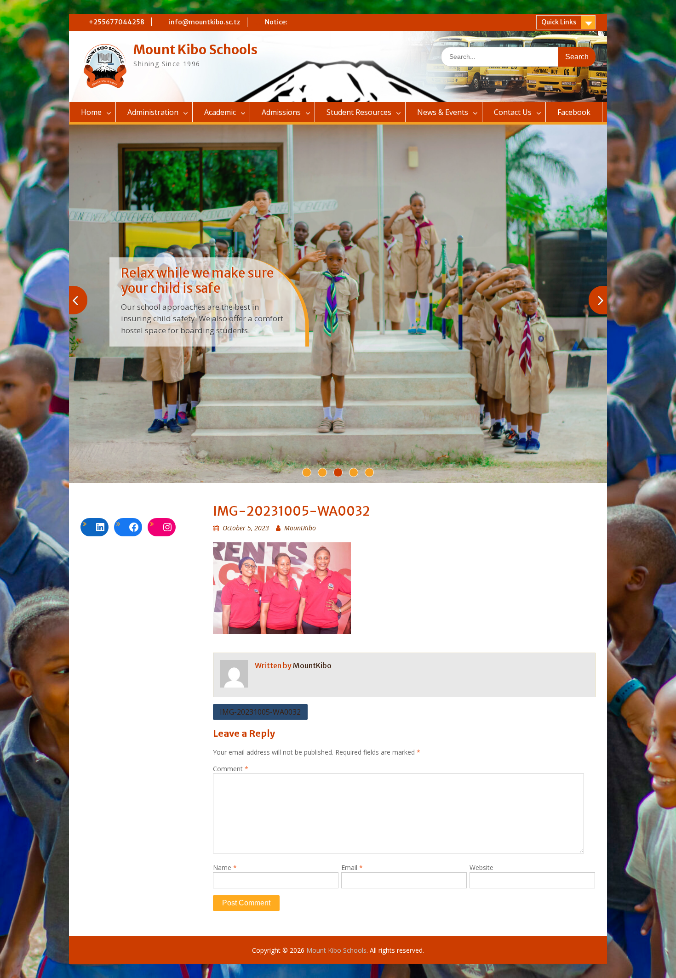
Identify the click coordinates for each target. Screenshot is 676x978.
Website (481, 867)
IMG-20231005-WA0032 (260, 712)
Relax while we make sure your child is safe (197, 281)
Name (225, 867)
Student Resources (359, 112)
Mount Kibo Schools (195, 49)
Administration (152, 112)
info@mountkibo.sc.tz (204, 22)
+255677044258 (116, 22)
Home (91, 112)
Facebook (573, 112)
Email (352, 867)
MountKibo (300, 527)
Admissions (281, 112)
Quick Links (558, 22)
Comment (230, 768)
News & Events (442, 112)
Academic (220, 112)
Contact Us (513, 112)
